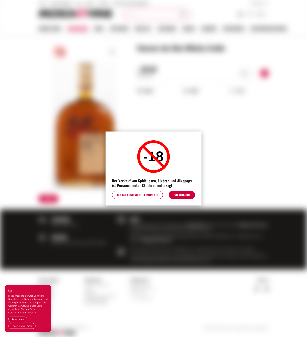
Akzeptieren (18, 319)
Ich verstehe (182, 195)
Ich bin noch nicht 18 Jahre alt (137, 195)
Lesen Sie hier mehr (22, 326)
